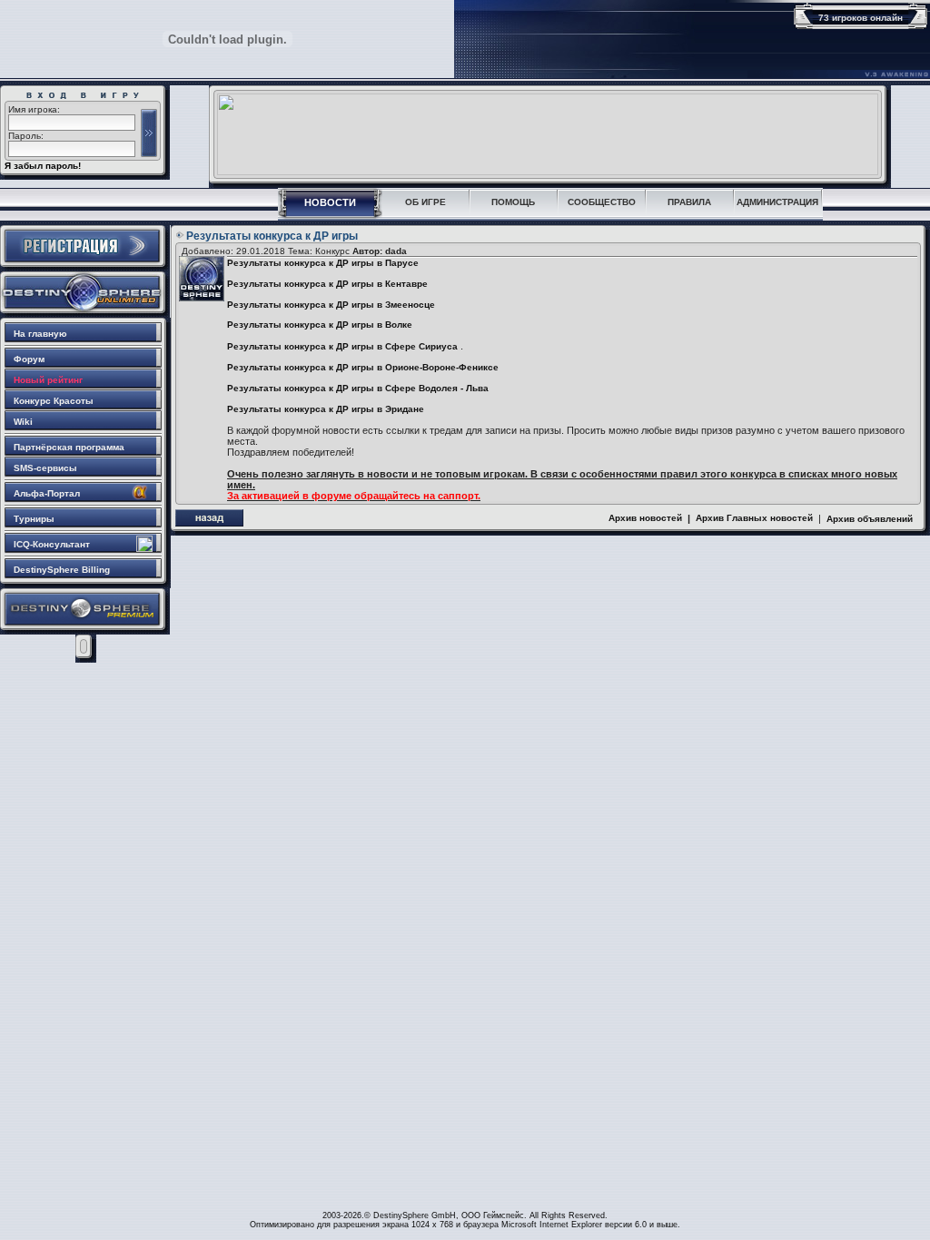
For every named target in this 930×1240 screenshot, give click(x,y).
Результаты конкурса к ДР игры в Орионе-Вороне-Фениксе (363, 367)
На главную (40, 334)
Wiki (23, 422)
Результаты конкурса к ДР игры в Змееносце (331, 305)
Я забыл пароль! (43, 166)
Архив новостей (645, 518)
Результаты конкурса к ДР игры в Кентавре (327, 284)
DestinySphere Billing (62, 570)
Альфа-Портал (47, 493)
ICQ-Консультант (52, 544)
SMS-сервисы (45, 468)
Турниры (34, 519)
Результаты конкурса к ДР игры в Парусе (323, 263)
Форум (29, 359)
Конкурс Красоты (54, 401)
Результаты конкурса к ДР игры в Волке (319, 325)
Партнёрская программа (69, 447)
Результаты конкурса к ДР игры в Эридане (325, 409)
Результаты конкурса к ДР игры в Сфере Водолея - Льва (358, 388)
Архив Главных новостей (754, 518)
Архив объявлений (869, 519)
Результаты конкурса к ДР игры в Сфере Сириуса (342, 346)
